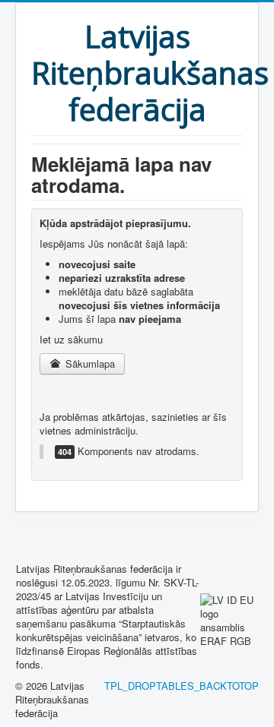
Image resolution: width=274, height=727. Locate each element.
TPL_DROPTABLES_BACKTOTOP (181, 685)
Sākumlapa (88, 363)
